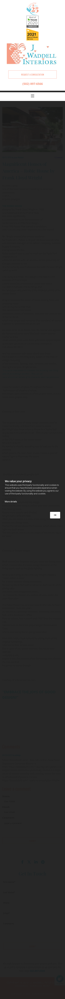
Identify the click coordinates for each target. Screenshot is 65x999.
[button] (32, 74)
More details (11, 501)
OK (55, 515)
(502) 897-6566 (32, 84)
